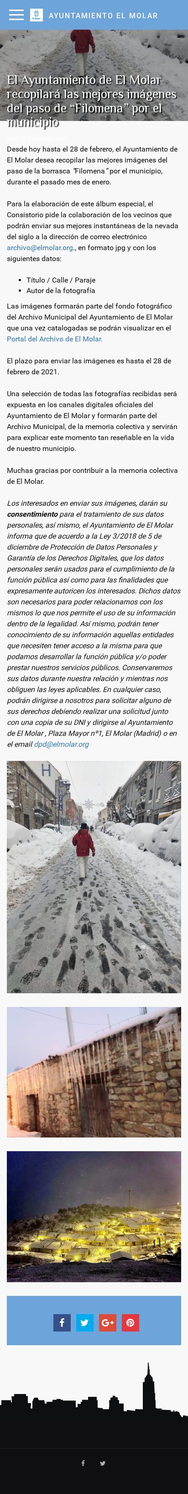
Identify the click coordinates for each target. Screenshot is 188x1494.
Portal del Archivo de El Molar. (55, 339)
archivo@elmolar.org (40, 247)
